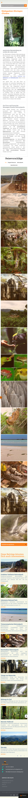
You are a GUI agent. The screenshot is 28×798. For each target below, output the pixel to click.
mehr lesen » (3, 583)
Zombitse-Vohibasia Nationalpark (12, 574)
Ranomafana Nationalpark (9, 650)
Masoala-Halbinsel (7, 722)
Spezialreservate (14, 165)
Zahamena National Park (9, 600)
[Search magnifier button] (25, 5)
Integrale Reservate (12, 162)
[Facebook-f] (11, 795)
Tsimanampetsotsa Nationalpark (12, 624)
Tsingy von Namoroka (8, 675)
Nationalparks (20, 162)
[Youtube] (14, 795)
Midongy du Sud (6, 699)
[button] (25, 544)
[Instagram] (17, 795)
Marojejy (4, 747)
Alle (6, 162)
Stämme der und (14, 76)
